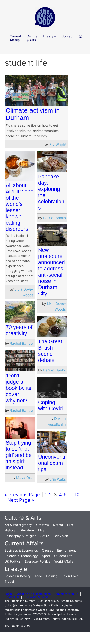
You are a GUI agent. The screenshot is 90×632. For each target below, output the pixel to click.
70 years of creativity (19, 330)
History (10, 530)
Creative (42, 525)
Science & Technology (21, 556)
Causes (47, 550)
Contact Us (12, 597)
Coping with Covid (50, 405)
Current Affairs (24, 543)
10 (77, 494)
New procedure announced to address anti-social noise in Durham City (51, 272)
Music (42, 530)
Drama (58, 525)
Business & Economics (21, 550)
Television (60, 536)
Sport (46, 556)
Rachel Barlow (21, 343)
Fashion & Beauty (18, 576)
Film (70, 525)
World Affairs (63, 561)
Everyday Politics (37, 561)
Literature (26, 530)
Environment (66, 550)
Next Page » (20, 500)
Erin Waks (58, 479)
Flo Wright (58, 144)
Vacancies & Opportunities (34, 594)
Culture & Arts (23, 517)
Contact (67, 36)
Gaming (51, 576)
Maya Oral (24, 477)
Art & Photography (18, 525)
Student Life (63, 556)
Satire (44, 536)
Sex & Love (70, 576)
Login (8, 594)
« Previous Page (22, 494)
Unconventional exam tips (51, 463)
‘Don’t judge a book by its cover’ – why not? (18, 388)
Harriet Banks (54, 218)
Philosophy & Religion (20, 536)
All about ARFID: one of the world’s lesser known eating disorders (19, 207)
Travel (9, 581)
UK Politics (13, 561)
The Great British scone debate (50, 350)
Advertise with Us (66, 594)
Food (38, 576)
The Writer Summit (36, 597)
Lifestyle (16, 569)
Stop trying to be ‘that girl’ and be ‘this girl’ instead (19, 455)
